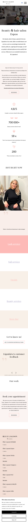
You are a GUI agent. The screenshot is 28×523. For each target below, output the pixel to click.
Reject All (14, 519)
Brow (14, 319)
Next (16, 373)
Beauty (14, 301)
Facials (14, 279)
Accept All (14, 512)
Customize (14, 516)
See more (5, 461)
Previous (12, 373)
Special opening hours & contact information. (14, 88)
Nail (14, 261)
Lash (14, 244)
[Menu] (25, 3)
